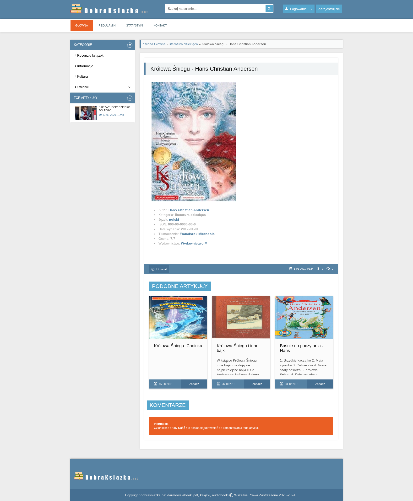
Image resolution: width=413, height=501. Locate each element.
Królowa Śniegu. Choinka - (178, 348)
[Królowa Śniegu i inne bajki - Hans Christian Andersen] (241, 317)
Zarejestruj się (329, 9)
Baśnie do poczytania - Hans (301, 348)
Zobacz (194, 384)
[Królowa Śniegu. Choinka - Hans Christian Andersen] (178, 317)
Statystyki (134, 25)
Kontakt (160, 25)
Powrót (161, 269)
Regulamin (107, 25)
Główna (81, 25)
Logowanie (298, 9)
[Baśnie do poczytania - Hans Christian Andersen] (304, 317)
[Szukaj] (269, 8)
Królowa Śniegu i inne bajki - (237, 348)
